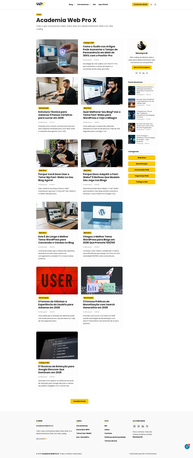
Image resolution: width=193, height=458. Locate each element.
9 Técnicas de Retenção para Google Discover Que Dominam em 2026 (56, 369)
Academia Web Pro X (50, 454)
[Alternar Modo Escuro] (155, 4)
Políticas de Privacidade (115, 437)
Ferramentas (83, 4)
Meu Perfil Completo (142, 67)
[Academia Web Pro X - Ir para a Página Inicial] (40, 4)
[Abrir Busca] (151, 4)
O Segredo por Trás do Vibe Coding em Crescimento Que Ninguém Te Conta (145, 114)
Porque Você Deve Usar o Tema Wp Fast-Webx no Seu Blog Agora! (55, 177)
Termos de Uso (111, 441)
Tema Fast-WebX (140, 4)
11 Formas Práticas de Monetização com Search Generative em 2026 (99, 304)
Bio (94, 4)
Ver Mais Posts (79, 401)
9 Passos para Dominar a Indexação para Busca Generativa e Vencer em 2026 (144, 90)
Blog (71, 4)
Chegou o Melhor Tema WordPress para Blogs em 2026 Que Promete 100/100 (99, 239)
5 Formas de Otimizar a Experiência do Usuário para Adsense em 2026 (55, 304)
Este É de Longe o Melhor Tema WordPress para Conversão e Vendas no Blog (56, 239)
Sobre (107, 429)
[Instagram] (137, 73)
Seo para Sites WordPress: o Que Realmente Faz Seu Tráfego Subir (145, 101)
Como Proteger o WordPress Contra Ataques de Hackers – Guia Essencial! (145, 138)
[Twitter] (147, 73)
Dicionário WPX (82, 429)
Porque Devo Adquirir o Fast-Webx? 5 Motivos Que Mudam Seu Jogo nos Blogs (101, 177)
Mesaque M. (138, 437)
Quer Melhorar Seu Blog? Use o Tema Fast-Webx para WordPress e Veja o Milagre (102, 115)
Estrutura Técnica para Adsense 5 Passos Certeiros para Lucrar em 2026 (55, 115)
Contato (108, 433)
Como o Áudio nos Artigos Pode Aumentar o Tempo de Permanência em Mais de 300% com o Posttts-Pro (100, 51)
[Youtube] (140, 73)
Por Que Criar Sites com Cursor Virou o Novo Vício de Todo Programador (145, 126)
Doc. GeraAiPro (82, 437)
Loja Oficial (103, 4)
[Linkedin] (144, 73)
